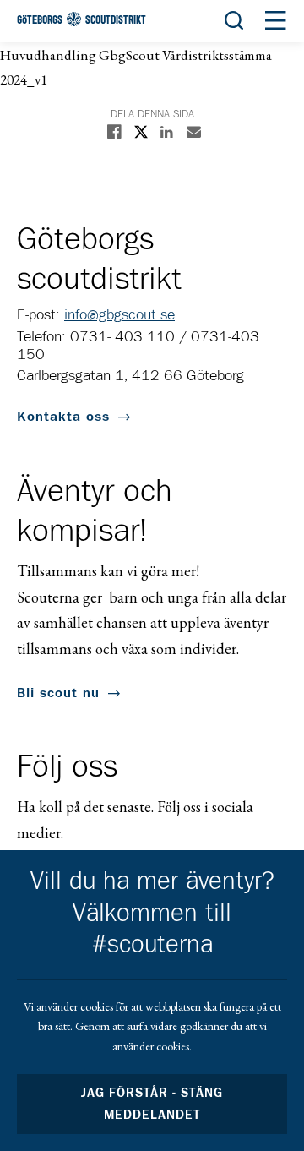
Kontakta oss (63, 416)
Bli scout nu (58, 693)
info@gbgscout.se (119, 315)
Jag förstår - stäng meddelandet (152, 1104)
